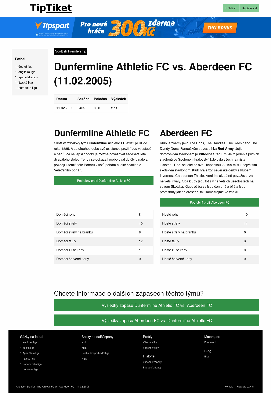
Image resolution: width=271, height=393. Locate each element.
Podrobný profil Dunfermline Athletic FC (103, 180)
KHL (84, 347)
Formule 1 (210, 342)
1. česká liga (23, 66)
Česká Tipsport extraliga (95, 353)
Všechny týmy (151, 347)
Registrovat (249, 8)
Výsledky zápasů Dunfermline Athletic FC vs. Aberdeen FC (157, 305)
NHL (84, 342)
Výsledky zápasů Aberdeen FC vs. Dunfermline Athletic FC (157, 320)
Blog (207, 356)
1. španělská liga (26, 77)
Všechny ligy (150, 342)
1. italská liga (24, 82)
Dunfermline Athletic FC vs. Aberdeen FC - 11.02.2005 (58, 386)
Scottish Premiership (70, 51)
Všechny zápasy (152, 362)
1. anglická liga (25, 71)
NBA (84, 358)
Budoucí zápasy (152, 367)
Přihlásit (230, 8)
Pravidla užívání (246, 386)
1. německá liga (26, 87)
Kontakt (229, 386)
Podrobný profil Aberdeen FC (210, 202)
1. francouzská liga (31, 364)
